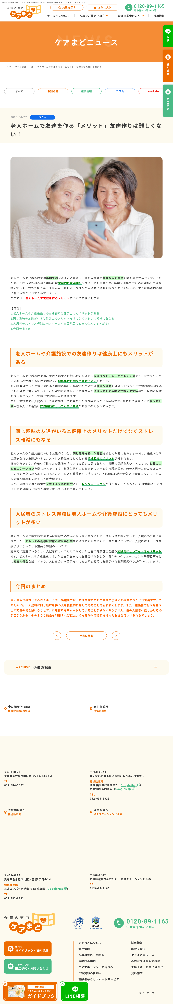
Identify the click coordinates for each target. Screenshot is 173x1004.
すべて (19, 91)
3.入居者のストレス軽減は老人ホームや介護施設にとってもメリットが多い (60, 323)
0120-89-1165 (99, 886)
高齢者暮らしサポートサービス (98, 979)
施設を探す (138, 949)
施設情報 (86, 91)
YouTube (153, 91)
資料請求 (137, 973)
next (116, 635)
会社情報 (84, 949)
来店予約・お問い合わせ (147, 967)
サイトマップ (146, 993)
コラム (120, 91)
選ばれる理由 (87, 961)
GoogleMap (129, 785)
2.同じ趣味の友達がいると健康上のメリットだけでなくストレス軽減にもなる (62, 318)
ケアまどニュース (24, 66)
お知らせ (53, 91)
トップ (7, 66)
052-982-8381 (14, 896)
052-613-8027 (99, 796)
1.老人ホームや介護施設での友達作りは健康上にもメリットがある (55, 313)
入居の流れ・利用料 (91, 955)
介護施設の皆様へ (90, 973)
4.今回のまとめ (20, 328)
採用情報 (137, 943)
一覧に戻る (86, 635)
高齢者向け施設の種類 (145, 961)
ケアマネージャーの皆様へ (95, 967)
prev (57, 635)
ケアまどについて (90, 943)
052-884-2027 (14, 783)
